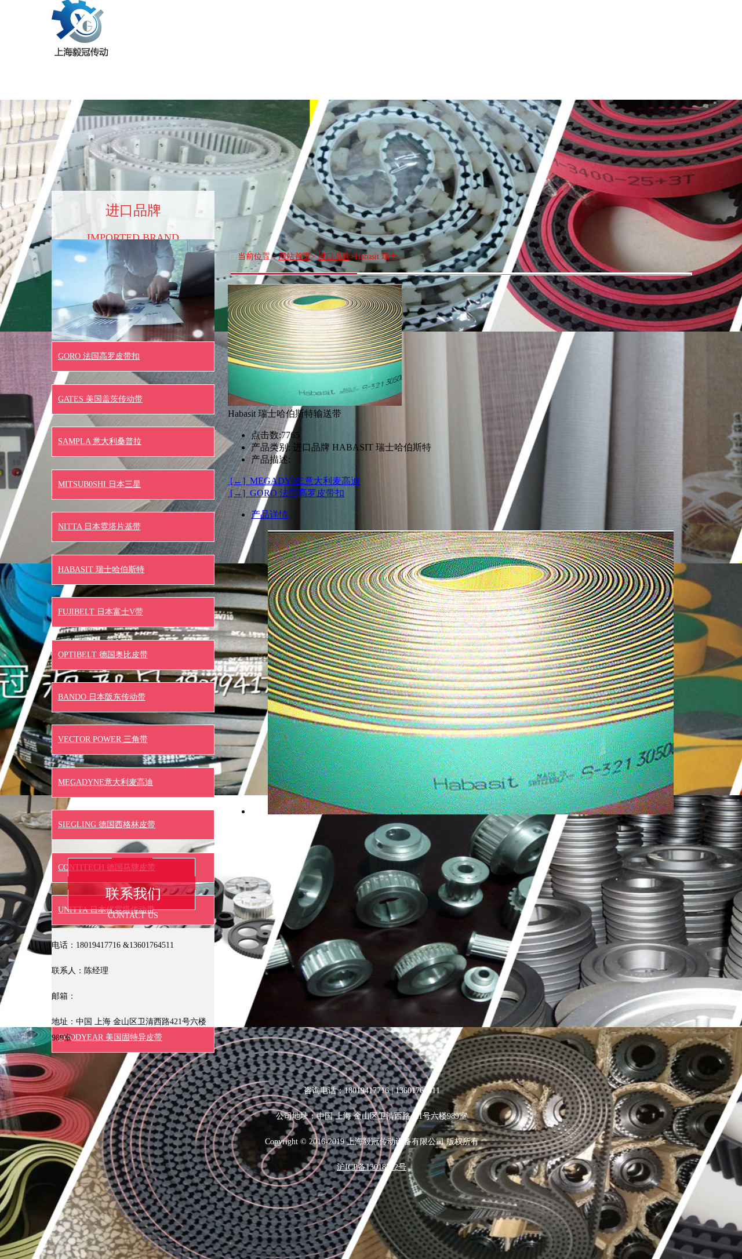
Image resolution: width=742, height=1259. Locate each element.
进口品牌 (611, 14)
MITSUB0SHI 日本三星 (99, 484)
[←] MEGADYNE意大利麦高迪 (294, 481)
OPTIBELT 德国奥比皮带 (103, 654)
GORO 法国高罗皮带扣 (99, 356)
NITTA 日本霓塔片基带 (99, 526)
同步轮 (484, 14)
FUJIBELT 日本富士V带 (100, 611)
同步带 (420, 14)
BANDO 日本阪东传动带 (102, 697)
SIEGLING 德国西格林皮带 (106, 824)
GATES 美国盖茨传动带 (100, 399)
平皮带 (548, 14)
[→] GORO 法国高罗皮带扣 (286, 493)
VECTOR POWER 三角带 (103, 739)
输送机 (675, 14)
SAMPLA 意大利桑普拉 (99, 441)
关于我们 (293, 14)
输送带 (356, 14)
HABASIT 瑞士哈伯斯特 (101, 569)
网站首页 (229, 14)
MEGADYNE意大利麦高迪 (105, 782)
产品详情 (269, 514)
